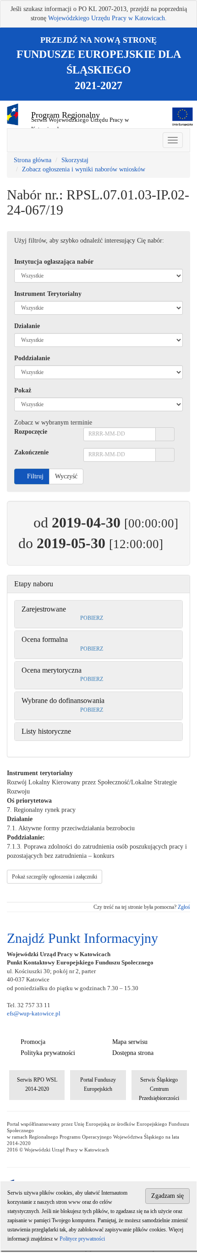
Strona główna (32, 160)
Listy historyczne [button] (46, 731)
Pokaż (22, 390)
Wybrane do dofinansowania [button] (63, 700)
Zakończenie (31, 452)
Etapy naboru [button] (33, 584)
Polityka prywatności (48, 1052)
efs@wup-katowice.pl (33, 1013)
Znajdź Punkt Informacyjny (82, 938)
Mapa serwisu (130, 1041)
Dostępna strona (132, 1052)
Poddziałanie (32, 358)
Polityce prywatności (82, 1239)
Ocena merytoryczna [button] (52, 670)
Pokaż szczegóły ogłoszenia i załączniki (54, 876)
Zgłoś (184, 907)
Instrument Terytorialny (48, 293)
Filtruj (34, 476)
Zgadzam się (167, 1195)
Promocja (33, 1041)
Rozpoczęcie (30, 431)
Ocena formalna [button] (45, 639)
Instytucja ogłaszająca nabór (53, 261)
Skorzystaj (74, 160)
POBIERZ (91, 618)
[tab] (98, 584)
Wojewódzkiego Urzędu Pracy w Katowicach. (107, 18)
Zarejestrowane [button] (44, 609)
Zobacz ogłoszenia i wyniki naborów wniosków (83, 169)
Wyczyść (66, 476)
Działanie (27, 326)
